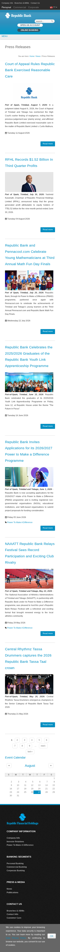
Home (32, 56)
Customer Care (14, 918)
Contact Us (35, 3)
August (30, 765)
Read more (48, 144)
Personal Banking (15, 863)
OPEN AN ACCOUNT (30, 25)
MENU (5, 36)
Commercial (19, 7)
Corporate (33, 7)
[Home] (18, 15)
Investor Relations (15, 841)
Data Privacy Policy (16, 938)
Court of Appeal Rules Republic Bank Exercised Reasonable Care (30, 70)
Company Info (7, 3)
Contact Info (12, 914)
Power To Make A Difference (19, 522)
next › (43, 746)
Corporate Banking (16, 870)
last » (30, 751)
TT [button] (54, 7)
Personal (7, 7)
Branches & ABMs (21, 3)
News (38, 56)
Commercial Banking (17, 867)
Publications (12, 892)
